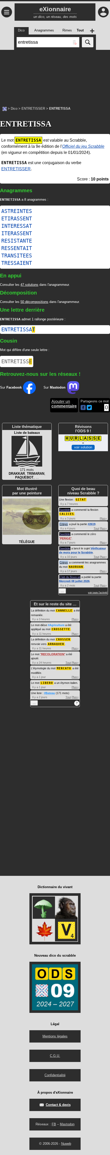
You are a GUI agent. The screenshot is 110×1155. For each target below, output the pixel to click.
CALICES (67, 514)
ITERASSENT (16, 233)
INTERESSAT (16, 226)
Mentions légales (55, 1036)
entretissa (18, 329)
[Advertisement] (55, 75)
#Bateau (49, 693)
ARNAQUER (56, 644)
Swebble (65, 509)
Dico (14, 108)
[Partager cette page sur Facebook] (83, 408)
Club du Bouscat (70, 577)
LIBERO (47, 683)
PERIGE (65, 538)
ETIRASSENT (16, 219)
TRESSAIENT (16, 263)
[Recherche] (87, 42)
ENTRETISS (16, 361)
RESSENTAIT (16, 248)
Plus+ (103, 518)
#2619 (91, 524)
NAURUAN (76, 567)
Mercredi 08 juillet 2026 (74, 581)
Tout (96, 528)
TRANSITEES (16, 256)
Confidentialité (55, 1075)
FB (54, 1124)
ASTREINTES (16, 211)
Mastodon (67, 1124)
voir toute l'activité (97, 592)
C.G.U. (55, 1056)
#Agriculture (56, 625)
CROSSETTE (61, 629)
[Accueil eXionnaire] (5, 108)
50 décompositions (34, 302)
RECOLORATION (52, 654)
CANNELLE (64, 610)
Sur (11, 387)
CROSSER (63, 639)
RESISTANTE (16, 241)
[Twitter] (89, 409)
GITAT (81, 499)
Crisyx (64, 524)
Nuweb (66, 1144)
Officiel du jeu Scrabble (83, 146)
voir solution (83, 447)
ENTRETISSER (33, 108)
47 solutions (29, 285)
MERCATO (64, 668)
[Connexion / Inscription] (103, 12)
